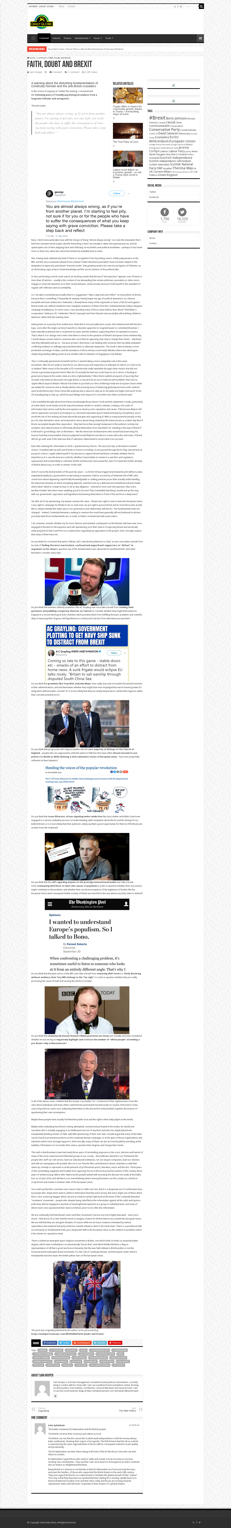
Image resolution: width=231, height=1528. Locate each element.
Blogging (71, 1350)
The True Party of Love (125, 141)
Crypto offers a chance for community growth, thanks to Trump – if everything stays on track (127, 110)
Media (195, 151)
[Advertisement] (139, 20)
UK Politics (119, 1365)
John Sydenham (56, 1425)
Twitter (152, 192)
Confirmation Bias (100, 1350)
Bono (83, 1350)
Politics (190, 154)
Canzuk (170, 122)
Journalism (91, 1361)
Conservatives (188, 130)
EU (172, 137)
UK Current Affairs (100, 1365)
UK (194, 168)
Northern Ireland (176, 154)
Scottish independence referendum (170, 161)
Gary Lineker (80, 1358)
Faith (120, 1354)
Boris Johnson (176, 118)
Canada (161, 123)
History (189, 144)
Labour (164, 151)
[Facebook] (178, 7)
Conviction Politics (65, 1354)
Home (32, 58)
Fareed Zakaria (41, 1358)
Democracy (184, 133)
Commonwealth (159, 125)
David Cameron (168, 133)
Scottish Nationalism (159, 164)
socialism (167, 168)
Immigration (155, 148)
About (61, 6)
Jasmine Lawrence (42, 1361)
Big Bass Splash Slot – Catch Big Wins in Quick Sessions (74, 49)
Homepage (33, 37)
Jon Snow (76, 1361)
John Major (61, 1361)
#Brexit (42, 1350)
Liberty (188, 151)
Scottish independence (176, 157)
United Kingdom (167, 175)
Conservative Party (164, 129)
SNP (160, 168)
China (179, 122)
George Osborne (178, 145)
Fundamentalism (61, 1358)
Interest (56, 38)
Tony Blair (81, 1365)
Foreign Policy (155, 145)
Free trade (166, 145)
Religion (67, 1365)
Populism (38, 1365)
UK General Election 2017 (183, 172)
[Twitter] (181, 7)
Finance (67, 38)
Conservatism (119, 1350)
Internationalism (98, 1358)
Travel (108, 38)
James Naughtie (118, 1358)
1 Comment (73, 72)
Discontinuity (86, 1354)
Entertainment (81, 38)
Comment (44, 38)
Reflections (53, 1365)
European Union (106, 1354)
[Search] (201, 6)
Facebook (154, 197)
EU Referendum (164, 139)
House (97, 38)
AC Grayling (56, 1350)
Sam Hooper (35, 72)
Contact (71, 6)
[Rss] (175, 7)
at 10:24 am (134, 1425)
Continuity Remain (43, 1354)
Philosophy (123, 1361)
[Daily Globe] (41, 21)
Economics (162, 137)
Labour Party (177, 151)
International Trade (169, 148)
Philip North (107, 1361)
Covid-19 (153, 133)
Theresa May (182, 168)
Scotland (154, 157)
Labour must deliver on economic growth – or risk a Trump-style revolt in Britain (127, 173)
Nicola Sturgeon (157, 154)
